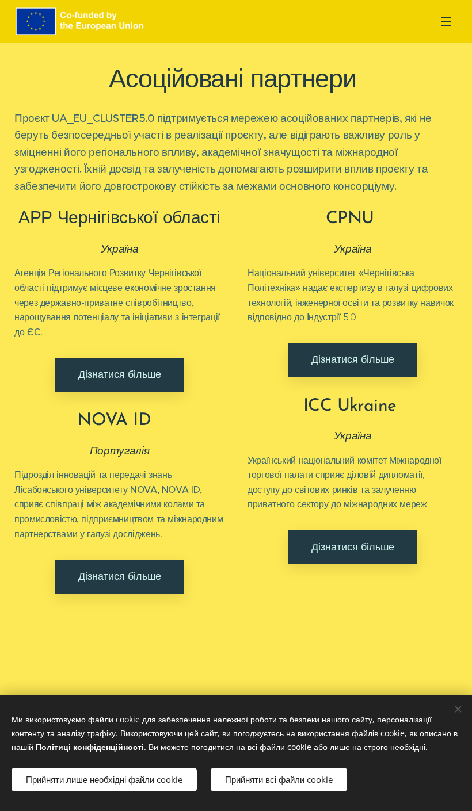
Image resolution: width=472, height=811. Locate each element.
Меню (446, 21)
